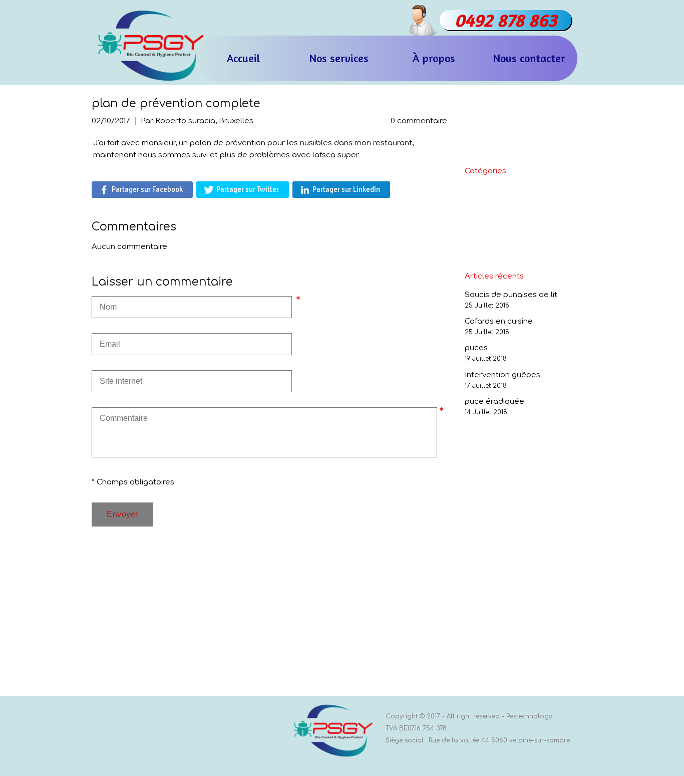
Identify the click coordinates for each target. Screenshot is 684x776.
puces (476, 348)
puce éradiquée (494, 401)
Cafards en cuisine (499, 321)
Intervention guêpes (502, 375)
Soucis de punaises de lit (511, 295)
